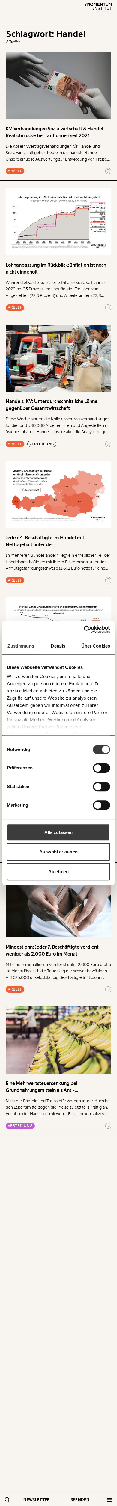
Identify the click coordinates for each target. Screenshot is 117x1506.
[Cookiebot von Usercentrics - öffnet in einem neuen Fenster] (84, 629)
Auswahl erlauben (58, 851)
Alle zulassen (58, 832)
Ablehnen (58, 871)
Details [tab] (58, 645)
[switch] (101, 768)
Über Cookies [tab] (95, 645)
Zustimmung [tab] (21, 645)
